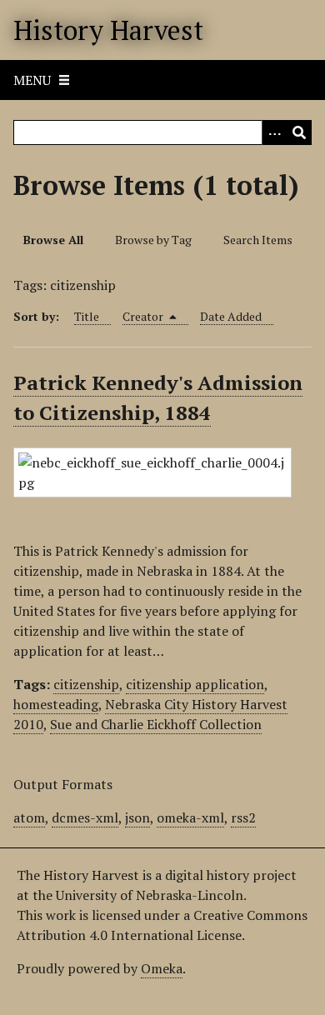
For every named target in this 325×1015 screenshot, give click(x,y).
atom (29, 817)
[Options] (274, 132)
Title (86, 316)
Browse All (53, 240)
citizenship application (195, 684)
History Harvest (108, 30)
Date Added (231, 316)
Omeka (161, 968)
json (137, 817)
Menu (32, 80)
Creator (144, 316)
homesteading (55, 704)
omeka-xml (190, 817)
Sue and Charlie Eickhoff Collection (156, 724)
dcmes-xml (85, 817)
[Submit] (299, 132)
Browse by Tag (153, 240)
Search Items (257, 240)
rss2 (243, 817)
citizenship (86, 684)
